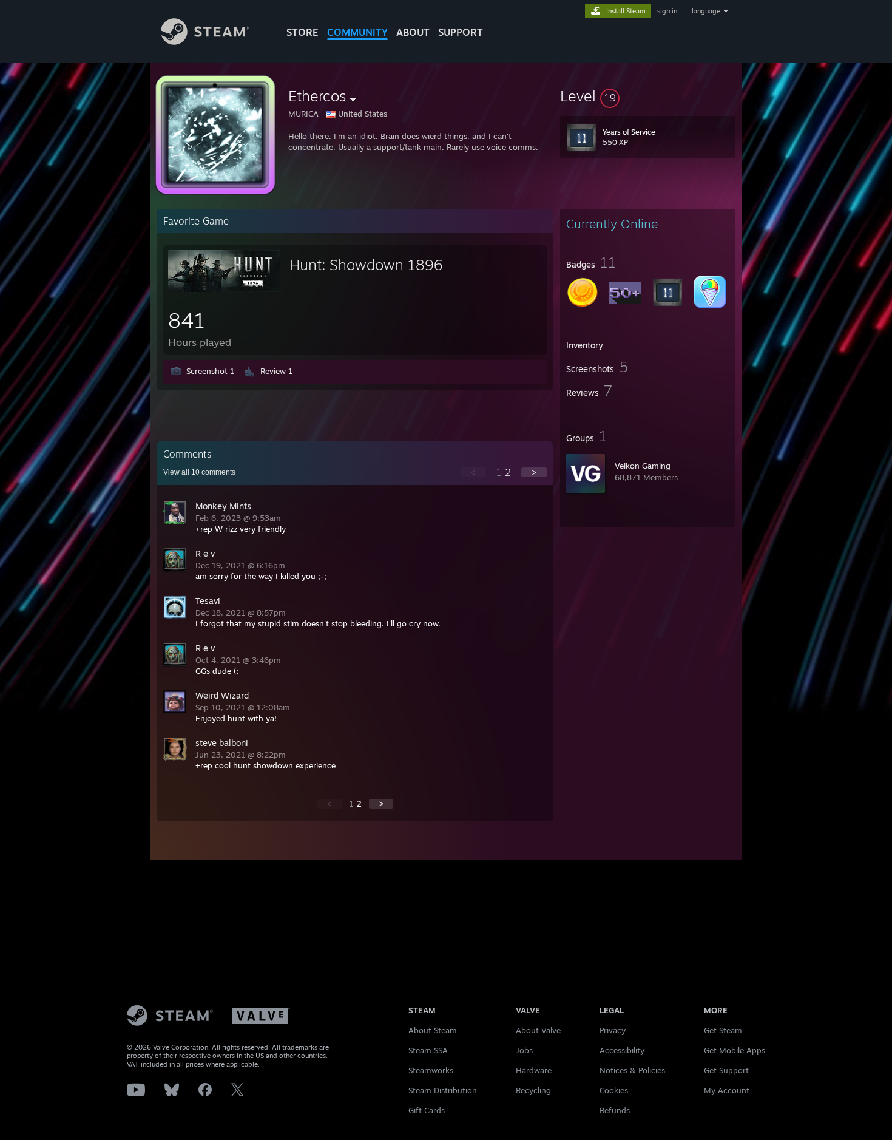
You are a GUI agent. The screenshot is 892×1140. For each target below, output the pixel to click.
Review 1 (276, 371)
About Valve (538, 1030)
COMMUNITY (357, 32)
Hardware (534, 1070)
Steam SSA (428, 1050)
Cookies (614, 1090)
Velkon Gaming (643, 465)
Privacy (613, 1030)
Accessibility (622, 1050)
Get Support (726, 1070)
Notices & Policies (632, 1070)
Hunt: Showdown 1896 (365, 265)
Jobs (524, 1050)
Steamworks (430, 1070)
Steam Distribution (442, 1090)
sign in (667, 11)
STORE (302, 32)
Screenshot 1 (210, 371)
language (706, 11)
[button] (647, 96)
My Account (726, 1090)
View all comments (199, 472)
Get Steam (723, 1030)
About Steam (432, 1030)
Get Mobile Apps (734, 1050)
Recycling (533, 1090)
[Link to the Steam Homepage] (205, 41)
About (413, 32)
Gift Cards (426, 1110)
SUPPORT (460, 32)
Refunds (615, 1110)
